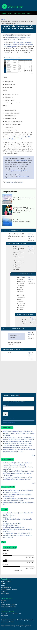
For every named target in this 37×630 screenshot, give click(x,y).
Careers (3, 583)
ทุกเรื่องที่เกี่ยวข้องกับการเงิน (10, 525)
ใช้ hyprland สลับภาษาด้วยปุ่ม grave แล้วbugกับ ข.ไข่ (18, 513)
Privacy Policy (5, 593)
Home (3, 19)
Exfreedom (8, 35)
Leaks (21, 39)
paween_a (5, 231)
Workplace (21, 13)
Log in (29, 234)
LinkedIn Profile (8, 622)
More (33, 455)
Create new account (8, 419)
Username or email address (11, 396)
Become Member (6, 587)
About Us (3, 581)
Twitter (3, 605)
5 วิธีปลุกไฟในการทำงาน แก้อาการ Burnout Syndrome (18, 499)
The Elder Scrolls (15, 39)
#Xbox (17, 161)
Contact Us (4, 591)
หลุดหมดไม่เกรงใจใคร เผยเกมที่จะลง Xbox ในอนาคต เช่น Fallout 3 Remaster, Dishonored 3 (18, 28)
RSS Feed (3, 600)
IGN (22, 182)
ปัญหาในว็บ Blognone (9, 515)
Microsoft (22, 37)
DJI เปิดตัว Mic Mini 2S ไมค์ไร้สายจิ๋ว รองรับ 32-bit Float (18, 471)
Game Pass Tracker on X (13, 182)
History (9, 581)
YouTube (14, 605)
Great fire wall (7, 517)
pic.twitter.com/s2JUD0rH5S (19, 171)
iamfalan (9, 243)
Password (5, 405)
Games (17, 37)
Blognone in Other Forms (8, 607)
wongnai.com (27, 626)
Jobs (15, 13)
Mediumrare (6, 329)
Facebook (8, 605)
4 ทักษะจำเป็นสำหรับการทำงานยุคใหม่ (13, 501)
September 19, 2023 (23, 177)
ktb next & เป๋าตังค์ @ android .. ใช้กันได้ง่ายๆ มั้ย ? (17, 533)
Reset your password (9, 422)
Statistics (3, 585)
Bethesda (11, 37)
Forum (10, 13)
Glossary (14, 589)
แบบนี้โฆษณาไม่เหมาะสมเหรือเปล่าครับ (13, 527)
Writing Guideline (6, 589)
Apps (2, 603)
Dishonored (6, 39)
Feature (3, 13)
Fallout (28, 37)
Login (28, 13)
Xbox (6, 37)
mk (18, 314)
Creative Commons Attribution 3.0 (11, 614)
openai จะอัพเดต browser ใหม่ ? (12, 523)
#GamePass (24, 161)
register (30, 236)
